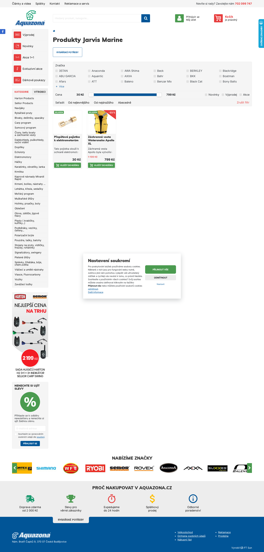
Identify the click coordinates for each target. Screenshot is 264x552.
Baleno (129, 81)
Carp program (23, 122)
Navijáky (20, 108)
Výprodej (28, 34)
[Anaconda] (144, 468)
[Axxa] (169, 468)
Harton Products (24, 98)
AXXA (128, 76)
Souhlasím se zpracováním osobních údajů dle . (31, 435)
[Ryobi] (71, 468)
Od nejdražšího (104, 102)
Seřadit (59, 102)
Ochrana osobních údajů (191, 535)
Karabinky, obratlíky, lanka (30, 166)
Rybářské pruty (23, 112)
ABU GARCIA (67, 76)
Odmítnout (160, 277)
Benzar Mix (164, 81)
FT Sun (248, 547)
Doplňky (19, 147)
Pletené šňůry (22, 257)
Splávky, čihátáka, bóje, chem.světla (28, 263)
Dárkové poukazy (34, 80)
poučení (40, 437)
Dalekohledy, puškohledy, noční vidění (29, 141)
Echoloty (20, 152)
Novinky (28, 46)
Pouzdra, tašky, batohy (28, 240)
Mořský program (24, 193)
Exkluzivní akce (32, 68)
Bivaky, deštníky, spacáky (29, 117)
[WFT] (46, 468)
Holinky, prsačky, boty (27, 203)
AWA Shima (132, 70)
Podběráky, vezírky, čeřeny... (26, 229)
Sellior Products (24, 103)
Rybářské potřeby (71, 520)
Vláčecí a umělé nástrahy (29, 269)
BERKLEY (196, 70)
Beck (160, 70)
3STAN (63, 70)
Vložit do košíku (69, 165)
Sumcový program (25, 127)
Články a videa (21, 3)
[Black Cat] (242, 468)
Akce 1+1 (28, 57)
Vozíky (18, 279)
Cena (58, 94)
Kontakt (55, 3)
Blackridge (229, 70)
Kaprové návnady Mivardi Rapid (29, 178)
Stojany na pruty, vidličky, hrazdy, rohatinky (29, 246)
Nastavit (161, 284)
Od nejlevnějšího (78, 102)
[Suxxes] (193, 468)
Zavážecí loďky (23, 284)
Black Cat (196, 81)
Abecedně (124, 102)
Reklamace (224, 532)
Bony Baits (230, 81)
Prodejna (223, 535)
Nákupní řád (185, 539)
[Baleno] (217, 468)
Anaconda (98, 70)
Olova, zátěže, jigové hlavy (27, 214)
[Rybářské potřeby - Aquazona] (54, 30)
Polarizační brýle (24, 235)
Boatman (229, 76)
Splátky (40, 3)
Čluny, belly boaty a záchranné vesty (25, 133)
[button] (60, 86)
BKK (193, 76)
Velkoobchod (185, 532)
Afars (62, 81)
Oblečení (20, 208)
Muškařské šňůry (24, 198)
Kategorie (22, 91)
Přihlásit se (30, 443)
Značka (60, 65)
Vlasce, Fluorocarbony (27, 274)
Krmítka (19, 171)
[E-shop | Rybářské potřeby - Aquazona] (30, 18)
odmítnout (93, 288)
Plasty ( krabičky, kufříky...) (25, 222)
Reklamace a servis (76, 3)
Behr (160, 76)
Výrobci (40, 91)
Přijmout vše (161, 269)
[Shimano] (22, 468)
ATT (94, 81)
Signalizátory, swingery (28, 252)
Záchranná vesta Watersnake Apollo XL (101, 140)
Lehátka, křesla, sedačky (29, 188)
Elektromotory (23, 157)
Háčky (18, 161)
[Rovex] (120, 468)
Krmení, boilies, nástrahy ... (30, 183)
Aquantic (97, 76)
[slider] (91, 95)
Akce (246, 94)
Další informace (95, 292)
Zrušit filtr (243, 102)
